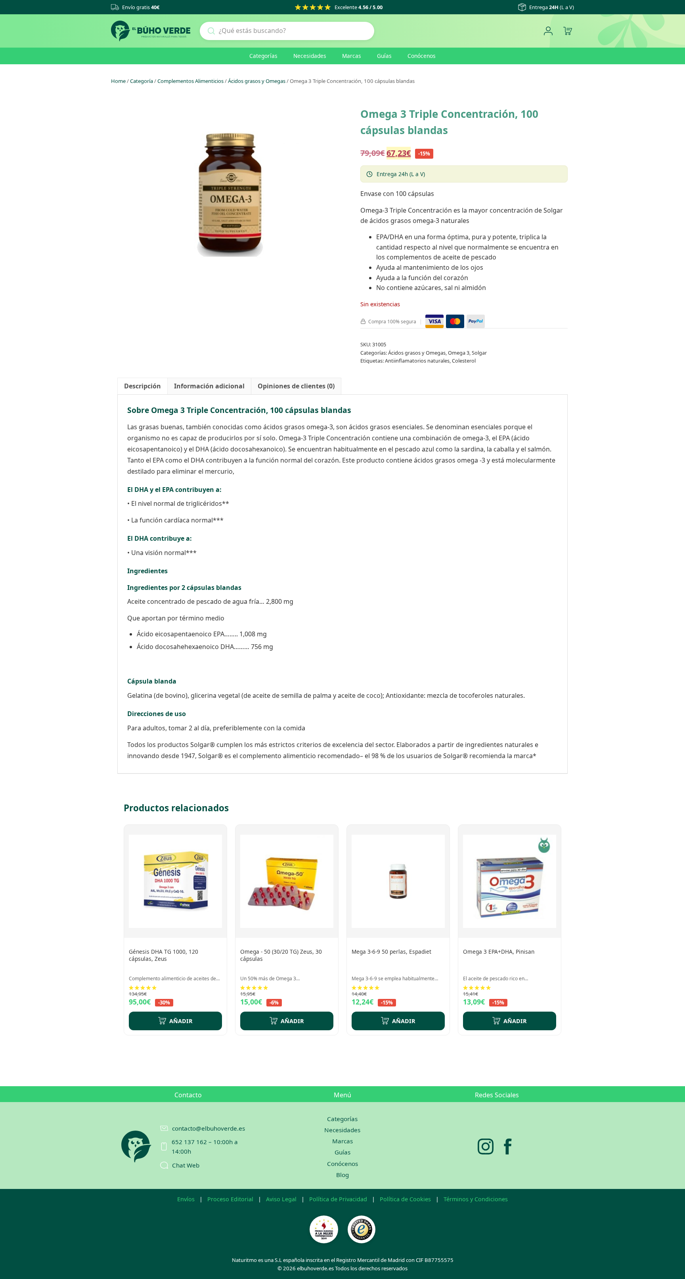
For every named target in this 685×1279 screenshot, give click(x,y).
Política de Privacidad (338, 1199)
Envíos (186, 1199)
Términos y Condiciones (476, 1199)
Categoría (141, 80)
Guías (384, 56)
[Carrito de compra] (567, 31)
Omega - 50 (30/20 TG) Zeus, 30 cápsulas (281, 955)
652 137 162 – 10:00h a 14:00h (205, 1146)
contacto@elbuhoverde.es (208, 1128)
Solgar (479, 352)
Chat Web (185, 1165)
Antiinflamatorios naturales (417, 360)
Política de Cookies (405, 1199)
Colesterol (464, 360)
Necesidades (309, 56)
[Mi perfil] (548, 31)
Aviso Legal (281, 1199)
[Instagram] (486, 1146)
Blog (342, 1175)
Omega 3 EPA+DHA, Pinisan (498, 951)
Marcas (351, 56)
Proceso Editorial (230, 1199)
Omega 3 (458, 352)
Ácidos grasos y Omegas (256, 80)
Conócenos (422, 56)
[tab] (142, 386)
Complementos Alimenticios (190, 80)
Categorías (263, 56)
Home (118, 80)
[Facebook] (508, 1146)
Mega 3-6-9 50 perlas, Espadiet (391, 951)
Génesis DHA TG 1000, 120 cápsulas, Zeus (163, 955)
